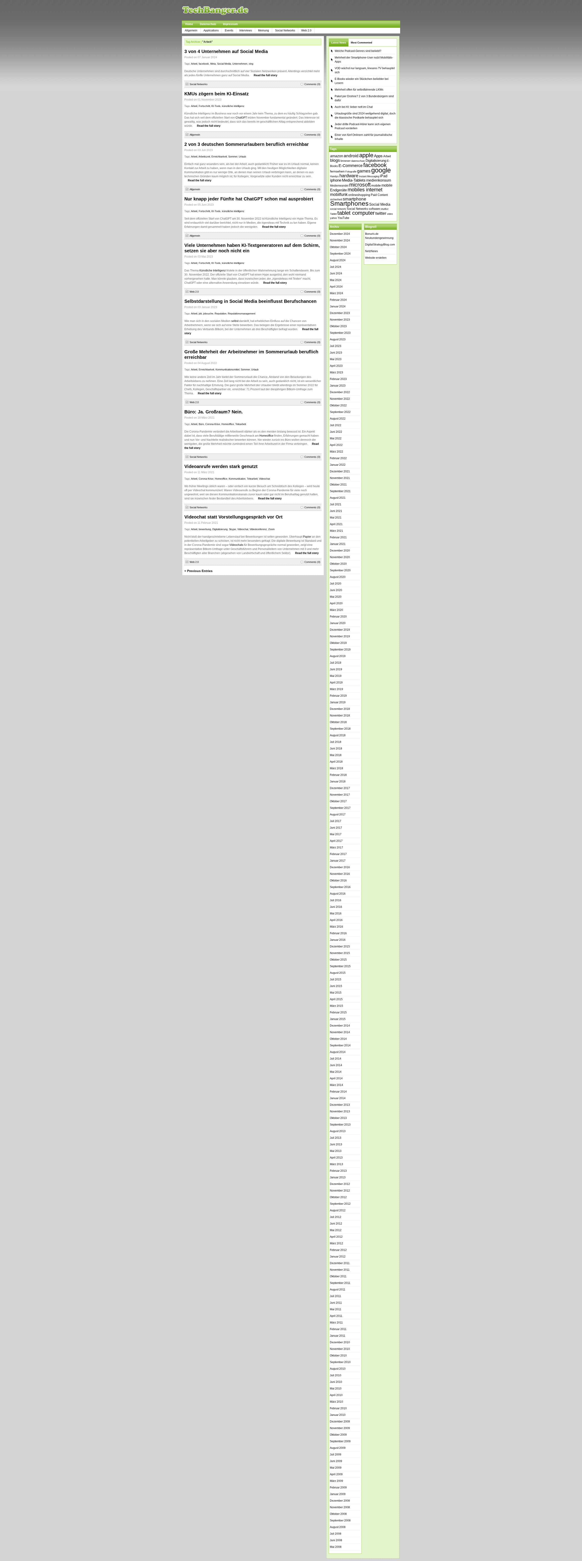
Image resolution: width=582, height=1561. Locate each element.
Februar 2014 (338, 1091)
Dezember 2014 (340, 1025)
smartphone (354, 199)
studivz (385, 208)
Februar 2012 (338, 1250)
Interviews (245, 30)
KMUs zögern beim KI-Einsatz (216, 93)
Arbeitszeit (204, 156)
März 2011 (336, 1322)
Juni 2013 (336, 1144)
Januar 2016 (338, 939)
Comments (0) (312, 84)
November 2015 (340, 953)
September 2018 (340, 728)
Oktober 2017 (338, 801)
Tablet (333, 214)
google (381, 170)
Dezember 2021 (340, 471)
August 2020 (338, 577)
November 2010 (340, 1349)
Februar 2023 (338, 379)
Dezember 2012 (340, 1184)
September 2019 (340, 649)
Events (229, 30)
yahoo (333, 218)
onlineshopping (359, 195)
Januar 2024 (338, 306)
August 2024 (338, 260)
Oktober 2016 (338, 880)
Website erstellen (375, 257)
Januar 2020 (338, 623)
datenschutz (358, 160)
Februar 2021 (338, 537)
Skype (232, 529)
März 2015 (336, 1005)
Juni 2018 (336, 748)
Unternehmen (239, 63)
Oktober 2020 (338, 563)
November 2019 (340, 636)
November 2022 (340, 398)
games (364, 171)
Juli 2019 (335, 662)
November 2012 (340, 1190)
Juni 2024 (336, 273)
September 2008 (340, 1520)
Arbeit (194, 63)
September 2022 (340, 412)
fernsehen (337, 171)
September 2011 (340, 1283)
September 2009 (340, 1441)
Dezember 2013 (340, 1104)
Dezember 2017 (340, 788)
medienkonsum (378, 180)
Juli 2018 (335, 742)
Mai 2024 (335, 280)
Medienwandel (339, 185)
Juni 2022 (336, 431)
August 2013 (338, 1131)
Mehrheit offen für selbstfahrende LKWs (359, 89)
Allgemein (191, 30)
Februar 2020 (338, 616)
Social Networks (285, 30)
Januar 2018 (338, 781)
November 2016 (340, 873)
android (351, 155)
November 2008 (340, 1507)
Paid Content (379, 195)
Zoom (271, 529)
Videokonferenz (258, 529)
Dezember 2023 (340, 313)
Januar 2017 (338, 860)
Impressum (230, 24)
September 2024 (340, 253)
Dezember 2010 (340, 1342)
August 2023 (338, 339)
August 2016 (338, 893)
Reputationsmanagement (241, 313)
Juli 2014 (335, 1058)
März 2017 (336, 847)
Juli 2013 (335, 1137)
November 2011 (340, 1269)
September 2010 (340, 1362)
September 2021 (340, 491)
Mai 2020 (335, 596)
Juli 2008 (335, 1533)
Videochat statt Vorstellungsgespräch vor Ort (233, 516)
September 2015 (340, 966)
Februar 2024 (338, 299)
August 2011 (337, 1289)
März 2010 (336, 1401)
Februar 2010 (338, 1408)
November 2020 (340, 557)
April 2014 (336, 1078)
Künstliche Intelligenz (212, 270)
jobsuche (208, 313)
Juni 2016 (336, 906)
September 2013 (340, 1124)
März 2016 (336, 926)
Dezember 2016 (340, 867)
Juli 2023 (335, 346)
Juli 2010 (335, 1375)
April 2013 (336, 1157)
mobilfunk (339, 194)
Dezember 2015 (340, 946)
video (390, 214)
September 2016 (340, 887)
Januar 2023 (338, 385)
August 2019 (338, 656)
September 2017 (340, 808)
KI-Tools (216, 106)
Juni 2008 (336, 1540)
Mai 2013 (335, 1151)
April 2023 (336, 365)
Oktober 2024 (338, 247)
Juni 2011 (336, 1302)
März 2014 (336, 1085)
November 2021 (340, 478)
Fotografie (350, 171)
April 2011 (336, 1316)
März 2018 (336, 768)
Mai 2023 (335, 359)
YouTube (343, 218)
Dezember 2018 (340, 709)
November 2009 (340, 1428)
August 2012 (338, 1210)
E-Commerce (351, 165)
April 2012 (336, 1236)
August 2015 (338, 972)
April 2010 (336, 1395)
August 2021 (338, 497)
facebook (204, 63)
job (200, 313)
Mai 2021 (335, 517)
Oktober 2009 (338, 1434)
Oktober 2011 (338, 1276)
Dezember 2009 (340, 1421)
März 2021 (336, 530)
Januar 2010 (338, 1415)
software (374, 208)
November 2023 (340, 319)
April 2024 (336, 286)
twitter (380, 213)
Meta (213, 63)
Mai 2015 (335, 992)
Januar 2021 (338, 544)
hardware (348, 175)
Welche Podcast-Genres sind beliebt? (358, 51)
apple (366, 155)
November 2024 (340, 240)
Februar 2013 (338, 1170)
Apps (378, 156)
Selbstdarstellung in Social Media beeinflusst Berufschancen (250, 301)
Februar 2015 (338, 1012)
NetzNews (371, 251)
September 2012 (340, 1203)
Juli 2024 (335, 266)
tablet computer (356, 213)
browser (346, 160)
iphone (335, 180)
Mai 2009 (335, 1467)
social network (338, 208)
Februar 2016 (338, 933)
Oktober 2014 (338, 1038)
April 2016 (336, 920)
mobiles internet (365, 189)
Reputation (220, 313)
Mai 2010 (335, 1388)
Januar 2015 (338, 1019)
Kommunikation (237, 478)
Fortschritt (204, 106)
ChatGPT (241, 117)
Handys (334, 176)
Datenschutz (208, 24)
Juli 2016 (335, 900)
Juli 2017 (335, 821)
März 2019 (336, 689)
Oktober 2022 (338, 405)
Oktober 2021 (338, 484)
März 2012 (336, 1243)
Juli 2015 (335, 979)
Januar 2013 (338, 1177)
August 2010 (338, 1368)
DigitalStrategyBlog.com (380, 244)
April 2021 (336, 524)
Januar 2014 (338, 1098)
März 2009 (336, 1481)
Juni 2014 (336, 1065)
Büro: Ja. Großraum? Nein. (213, 411)
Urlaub (242, 156)
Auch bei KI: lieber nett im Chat (354, 107)
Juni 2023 (336, 352)
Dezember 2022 (340, 392)
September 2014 (340, 1045)
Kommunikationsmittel (227, 369)
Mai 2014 (335, 1071)
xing (251, 63)
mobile (376, 185)
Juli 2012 (335, 1217)
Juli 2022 (335, 425)
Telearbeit (240, 424)
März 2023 (336, 372)
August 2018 (338, 735)
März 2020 (336, 610)
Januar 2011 (337, 1335)
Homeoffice (227, 424)
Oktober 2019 (338, 643)
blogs (335, 160)
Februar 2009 (338, 1487)
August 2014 (338, 1052)
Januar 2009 (338, 1494)
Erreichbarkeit (219, 156)
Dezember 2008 (340, 1500)
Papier (307, 536)
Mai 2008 (335, 1546)
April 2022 (336, 445)
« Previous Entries (198, 571)
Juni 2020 (336, 590)
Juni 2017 (336, 827)
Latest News (338, 42)
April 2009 (336, 1474)
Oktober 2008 (338, 1513)
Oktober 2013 (338, 1118)
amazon (336, 156)
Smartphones (349, 203)
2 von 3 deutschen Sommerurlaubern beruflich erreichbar (246, 144)
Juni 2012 (336, 1223)
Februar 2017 (338, 854)
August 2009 (338, 1448)
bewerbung (205, 529)
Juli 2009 (335, 1454)
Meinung (263, 30)
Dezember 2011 (340, 1263)
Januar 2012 (338, 1256)
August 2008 (338, 1527)
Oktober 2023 (338, 326)
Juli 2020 (335, 583)
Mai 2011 (335, 1309)
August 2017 (338, 814)
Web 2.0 (306, 30)
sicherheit (336, 199)
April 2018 (336, 761)
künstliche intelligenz (233, 106)
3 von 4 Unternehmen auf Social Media (226, 51)
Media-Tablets (354, 180)
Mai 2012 (335, 1230)
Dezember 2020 (340, 550)
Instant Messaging (369, 176)
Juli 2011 (335, 1296)
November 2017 (340, 794)
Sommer (232, 156)
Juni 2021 (336, 511)
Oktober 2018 (338, 722)
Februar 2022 (338, 458)
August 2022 (338, 418)
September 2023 (340, 332)
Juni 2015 (336, 986)
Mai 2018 (335, 755)
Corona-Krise (212, 424)
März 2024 (336, 293)
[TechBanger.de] (226, 10)
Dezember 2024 (340, 233)
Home (189, 24)
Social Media (224, 63)
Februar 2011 (338, 1329)
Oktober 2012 (338, 1197)
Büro (201, 424)
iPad (383, 176)
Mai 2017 (335, 834)
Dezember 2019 (340, 629)
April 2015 (336, 999)
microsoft (360, 185)
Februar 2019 (338, 695)
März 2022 (336, 451)
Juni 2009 (336, 1461)
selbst (234, 321)
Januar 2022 (338, 464)
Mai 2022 (335, 438)
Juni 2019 (336, 669)
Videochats (236, 544)
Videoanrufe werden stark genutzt (221, 466)
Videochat (264, 478)
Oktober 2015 (338, 959)
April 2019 (336, 682)
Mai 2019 (335, 676)
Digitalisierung (220, 529)
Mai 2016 (335, 913)
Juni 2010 (336, 1382)
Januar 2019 (338, 702)
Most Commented (361, 42)
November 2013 (340, 1111)
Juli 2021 (335, 504)
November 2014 (340, 1032)
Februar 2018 (338, 775)
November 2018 (340, 715)
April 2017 (336, 840)
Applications (211, 30)
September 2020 (340, 570)
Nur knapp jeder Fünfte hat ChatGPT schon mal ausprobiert (248, 198)
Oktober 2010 (338, 1355)
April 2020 (336, 603)
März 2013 (336, 1164)
